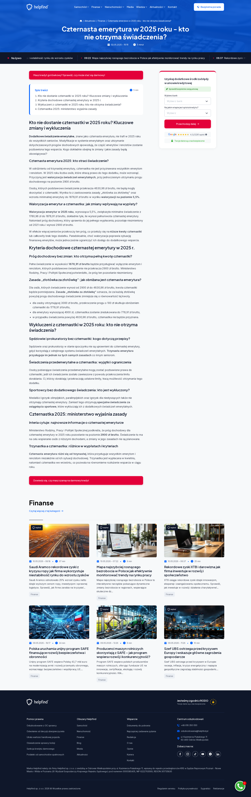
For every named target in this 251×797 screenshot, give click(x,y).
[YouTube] (203, 754)
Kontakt (130, 760)
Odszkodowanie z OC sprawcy (42, 725)
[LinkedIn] (218, 754)
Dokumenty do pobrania (138, 725)
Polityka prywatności (188, 788)
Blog (79, 743)
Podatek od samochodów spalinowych (45, 754)
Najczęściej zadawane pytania (141, 731)
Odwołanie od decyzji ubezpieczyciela (45, 731)
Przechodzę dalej (186, 123)
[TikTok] (196, 754)
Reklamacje (218, 788)
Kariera (130, 754)
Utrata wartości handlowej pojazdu (43, 737)
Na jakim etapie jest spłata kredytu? (181, 107)
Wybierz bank (171, 95)
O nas (129, 743)
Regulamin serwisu (166, 788)
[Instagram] (188, 754)
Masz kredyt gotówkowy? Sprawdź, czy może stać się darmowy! (69, 75)
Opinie (130, 749)
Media (80, 749)
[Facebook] (181, 754)
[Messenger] (211, 754)
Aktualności (90, 21)
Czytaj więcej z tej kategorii (44, 510)
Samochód (82, 725)
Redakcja (131, 737)
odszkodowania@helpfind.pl (194, 731)
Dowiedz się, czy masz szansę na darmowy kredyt (61, 480)
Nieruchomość (84, 731)
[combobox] (187, 101)
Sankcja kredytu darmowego (40, 749)
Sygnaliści (205, 788)
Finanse (101, 21)
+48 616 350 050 (189, 725)
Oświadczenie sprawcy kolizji (41, 743)
